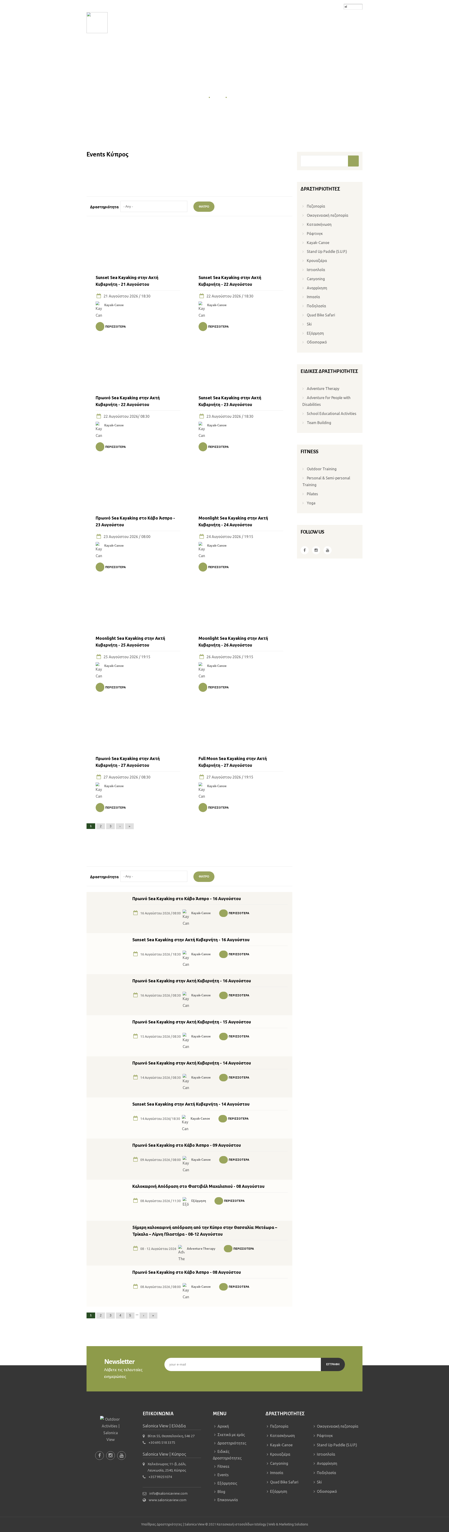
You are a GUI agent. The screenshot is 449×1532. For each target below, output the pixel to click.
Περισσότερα (115, 326)
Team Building (319, 423)
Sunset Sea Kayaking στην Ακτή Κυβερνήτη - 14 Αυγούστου (191, 1104)
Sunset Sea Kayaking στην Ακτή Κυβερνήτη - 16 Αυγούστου (191, 939)
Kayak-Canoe (114, 305)
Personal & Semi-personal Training (326, 481)
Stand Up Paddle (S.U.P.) (327, 251)
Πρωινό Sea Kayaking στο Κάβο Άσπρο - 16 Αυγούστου (186, 898)
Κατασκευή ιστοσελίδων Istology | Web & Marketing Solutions (262, 1523)
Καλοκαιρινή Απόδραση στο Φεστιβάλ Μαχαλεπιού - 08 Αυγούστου (198, 1186)
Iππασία (313, 297)
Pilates (312, 494)
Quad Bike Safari (321, 315)
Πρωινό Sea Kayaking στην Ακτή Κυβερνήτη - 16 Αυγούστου (191, 980)
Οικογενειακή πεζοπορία (327, 215)
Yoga (311, 503)
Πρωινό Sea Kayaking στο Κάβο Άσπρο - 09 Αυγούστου (186, 1145)
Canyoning (316, 279)
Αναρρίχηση (317, 288)
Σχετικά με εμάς (135, 46)
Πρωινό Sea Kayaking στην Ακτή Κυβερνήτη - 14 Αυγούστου (191, 1063)
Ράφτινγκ (315, 233)
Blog (319, 46)
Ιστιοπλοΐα (316, 270)
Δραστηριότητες (173, 46)
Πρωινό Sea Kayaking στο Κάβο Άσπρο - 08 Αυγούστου (186, 1272)
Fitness (253, 46)
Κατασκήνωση (319, 224)
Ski (309, 324)
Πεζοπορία (316, 206)
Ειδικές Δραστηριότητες (217, 46)
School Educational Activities (331, 413)
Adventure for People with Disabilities (326, 401)
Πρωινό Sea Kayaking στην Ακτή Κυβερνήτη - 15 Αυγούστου (191, 1021)
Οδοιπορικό (317, 342)
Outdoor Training (322, 469)
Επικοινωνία (339, 46)
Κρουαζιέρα (317, 260)
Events (274, 46)
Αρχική (110, 46)
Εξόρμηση (198, 1201)
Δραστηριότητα (104, 207)
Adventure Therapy (201, 1248)
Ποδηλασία (316, 306)
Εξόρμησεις (299, 46)
